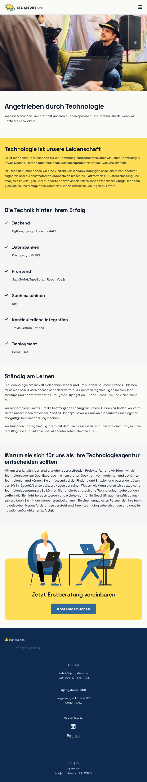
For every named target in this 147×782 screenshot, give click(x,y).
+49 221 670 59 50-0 (73, 678)
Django (29, 231)
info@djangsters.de (73, 673)
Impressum (74, 768)
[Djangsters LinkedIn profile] (73, 727)
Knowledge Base (28, 648)
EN (77, 763)
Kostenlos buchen (73, 608)
